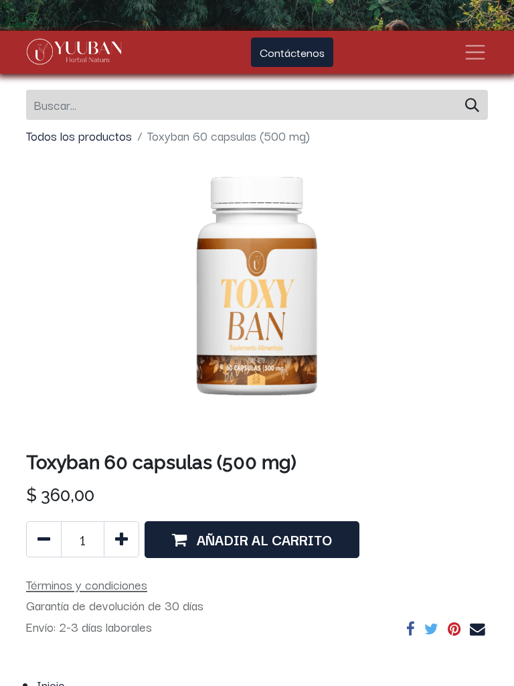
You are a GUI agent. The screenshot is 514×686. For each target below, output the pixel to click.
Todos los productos (79, 135)
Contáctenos (292, 52)
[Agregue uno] (121, 539)
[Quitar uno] (44, 539)
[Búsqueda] (472, 105)
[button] (252, 539)
